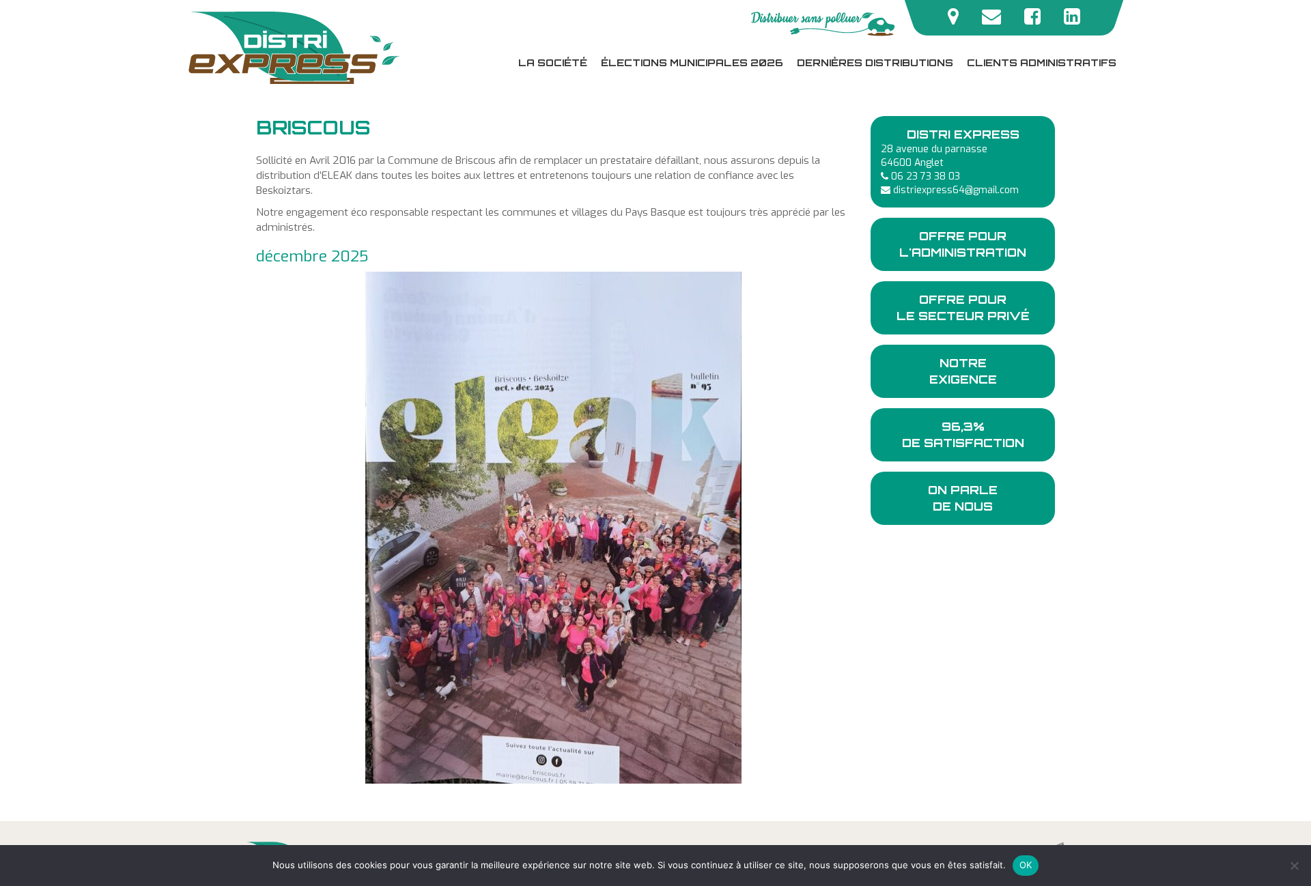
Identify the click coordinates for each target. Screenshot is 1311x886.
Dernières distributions (875, 62)
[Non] (1294, 865)
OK (1025, 864)
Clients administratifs (1041, 62)
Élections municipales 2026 (692, 62)
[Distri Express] (297, 47)
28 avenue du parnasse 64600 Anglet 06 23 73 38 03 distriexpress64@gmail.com (950, 162)
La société (552, 62)
